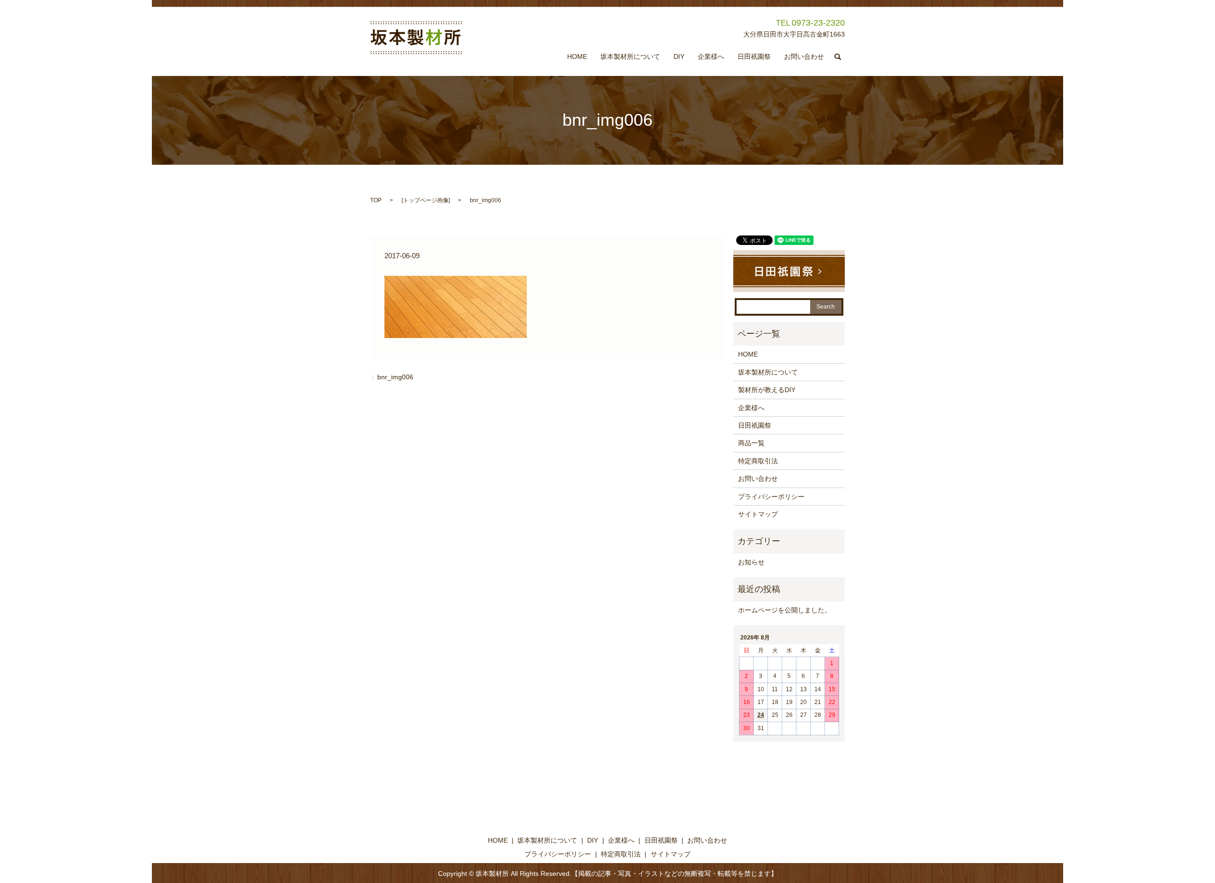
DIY (678, 57)
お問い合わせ (804, 57)
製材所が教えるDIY (766, 390)
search (838, 57)
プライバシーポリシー (771, 496)
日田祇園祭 (754, 57)
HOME (577, 57)
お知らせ (751, 562)
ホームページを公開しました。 (784, 610)
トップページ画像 (426, 200)
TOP (376, 200)
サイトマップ (758, 514)
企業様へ (711, 57)
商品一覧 (751, 443)
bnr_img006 (395, 377)
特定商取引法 (758, 461)
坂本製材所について (630, 57)
